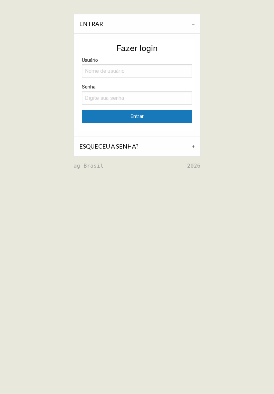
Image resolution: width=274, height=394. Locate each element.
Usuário (90, 60)
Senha (89, 86)
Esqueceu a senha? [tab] (108, 146)
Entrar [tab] (91, 23)
